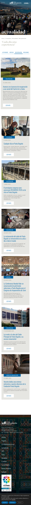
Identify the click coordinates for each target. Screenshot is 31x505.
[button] (27, 3)
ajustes (13, 499)
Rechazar (12, 502)
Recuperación (18, 52)
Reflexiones (26, 52)
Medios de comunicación (12, 375)
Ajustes (20, 502)
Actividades (5, 52)
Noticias (12, 52)
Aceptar (5, 502)
